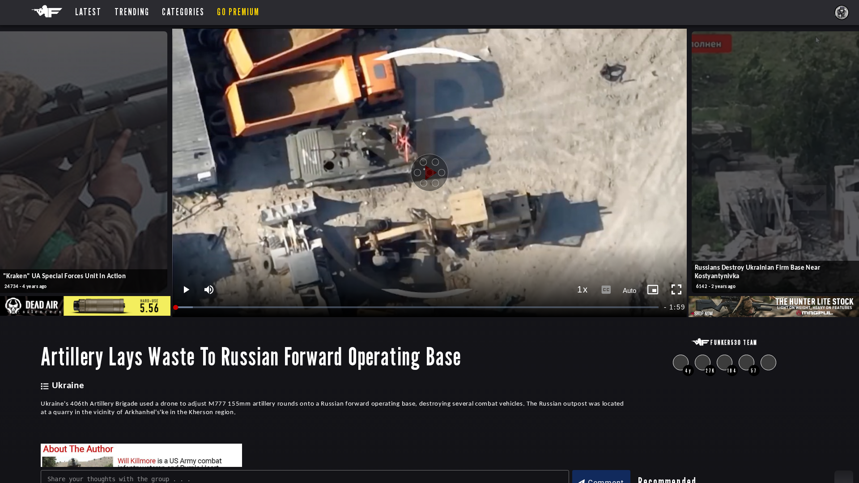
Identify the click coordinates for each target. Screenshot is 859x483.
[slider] (418, 307)
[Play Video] (429, 172)
